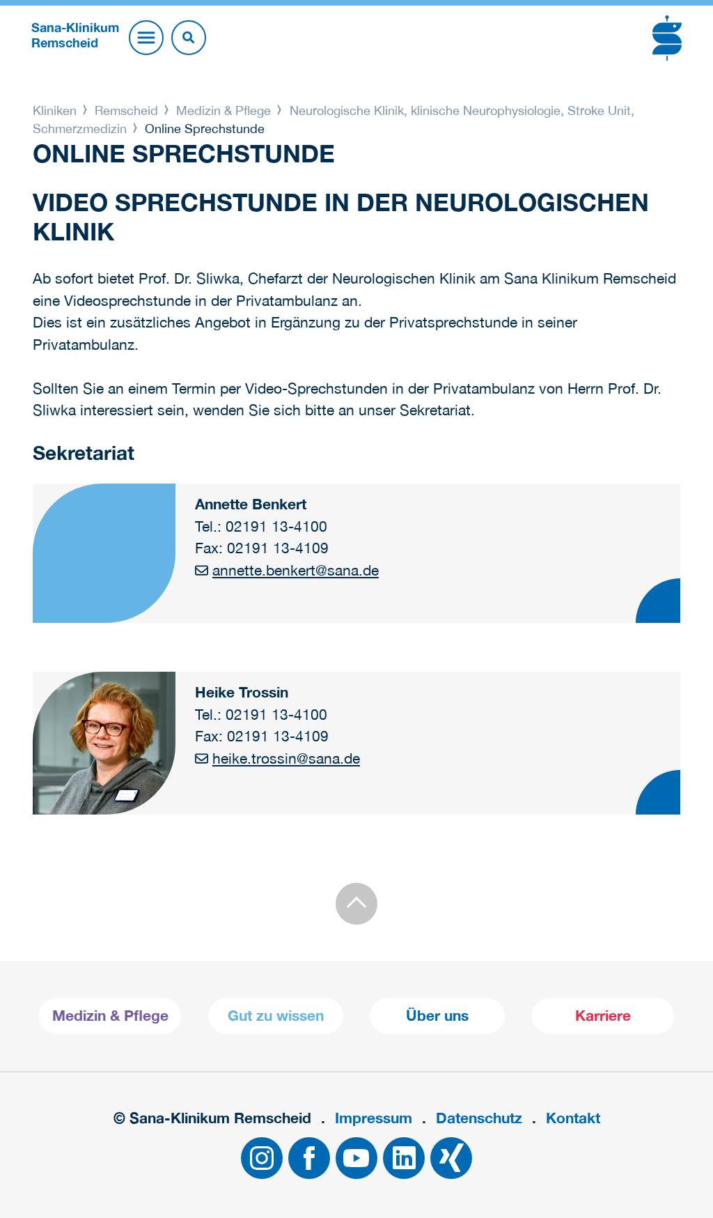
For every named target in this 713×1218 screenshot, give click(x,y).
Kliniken (56, 110)
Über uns (437, 1015)
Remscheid (126, 110)
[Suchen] (188, 37)
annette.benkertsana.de (295, 570)
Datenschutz (479, 1118)
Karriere (603, 1015)
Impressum (373, 1118)
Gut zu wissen (276, 1015)
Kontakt (573, 1118)
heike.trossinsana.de (286, 758)
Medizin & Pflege (223, 110)
